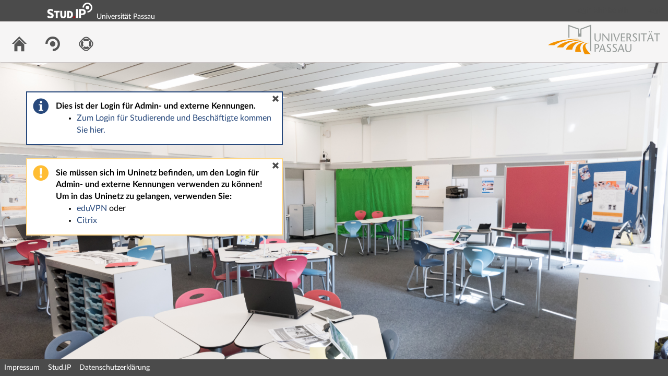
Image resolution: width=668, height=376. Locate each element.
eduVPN (92, 208)
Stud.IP (59, 367)
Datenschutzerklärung (114, 367)
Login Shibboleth (601, 10)
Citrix (87, 220)
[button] (275, 99)
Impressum (22, 367)
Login (655, 10)
